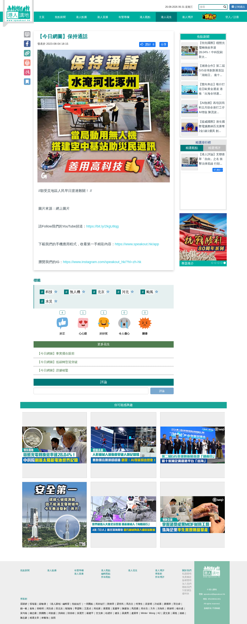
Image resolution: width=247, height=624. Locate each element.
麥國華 (167, 604)
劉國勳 (42, 613)
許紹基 (158, 604)
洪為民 (160, 608)
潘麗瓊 (106, 608)
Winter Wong (148, 613)
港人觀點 (145, 17)
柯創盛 (52, 613)
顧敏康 (42, 604)
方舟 (152, 608)
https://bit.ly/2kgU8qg (102, 226)
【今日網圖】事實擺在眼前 (55, 353)
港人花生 (166, 17)
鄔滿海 (68, 608)
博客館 (158, 573)
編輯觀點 (105, 573)
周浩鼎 (49, 608)
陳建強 (125, 608)
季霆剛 (78, 608)
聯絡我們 (186, 587)
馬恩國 (134, 608)
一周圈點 (88, 604)
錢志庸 (33, 613)
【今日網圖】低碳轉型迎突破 (57, 362)
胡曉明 (40, 608)
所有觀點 (105, 577)
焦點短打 (76, 604)
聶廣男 (125, 613)
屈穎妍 (23, 604)
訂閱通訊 (239, 6)
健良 (117, 613)
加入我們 (186, 583)
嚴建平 (89, 613)
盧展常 (134, 613)
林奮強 (44, 617)
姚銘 (182, 613)
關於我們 (186, 570)
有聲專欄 (123, 17)
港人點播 (81, 17)
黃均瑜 (23, 613)
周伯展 (97, 608)
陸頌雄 (71, 613)
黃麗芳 (80, 613)
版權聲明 (186, 580)
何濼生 (139, 604)
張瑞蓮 (33, 604)
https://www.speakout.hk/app (137, 244)
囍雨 (53, 617)
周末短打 (100, 604)
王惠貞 (87, 608)
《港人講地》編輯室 (59, 604)
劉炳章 (110, 604)
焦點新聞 (60, 17)
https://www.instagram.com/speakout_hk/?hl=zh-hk (102, 262)
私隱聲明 (186, 573)
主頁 (41, 17)
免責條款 (186, 577)
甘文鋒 (99, 613)
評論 (162, 390)
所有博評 (159, 577)
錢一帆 (23, 608)
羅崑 (175, 613)
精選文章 (34, 617)
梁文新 (166, 613)
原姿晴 (148, 604)
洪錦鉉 (61, 613)
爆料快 (185, 593)
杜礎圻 (108, 613)
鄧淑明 (170, 608)
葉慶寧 (116, 608)
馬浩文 (129, 604)
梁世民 (120, 604)
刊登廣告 (186, 590)
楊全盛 (179, 608)
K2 (159, 613)
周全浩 (144, 608)
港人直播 (102, 17)
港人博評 (187, 17)
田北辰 (59, 608)
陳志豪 (23, 617)
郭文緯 (176, 604)
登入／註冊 (232, 17)
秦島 (32, 608)
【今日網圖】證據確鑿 (52, 370)
